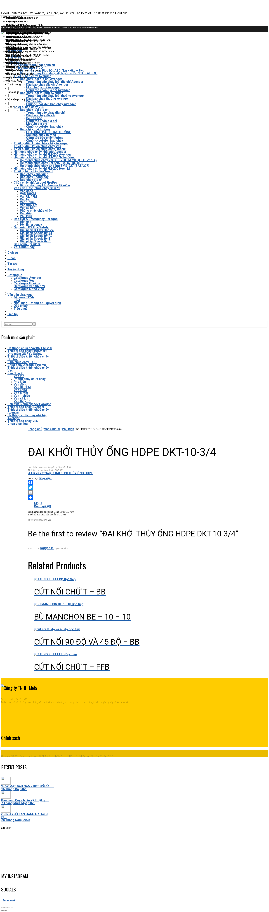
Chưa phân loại (17, 424)
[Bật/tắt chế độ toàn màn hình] (8, 907)
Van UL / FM (22, 387)
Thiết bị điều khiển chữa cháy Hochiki (28, 358)
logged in (47, 548)
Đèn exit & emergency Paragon (29, 404)
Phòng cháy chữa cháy (30, 379)
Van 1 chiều (22, 396)
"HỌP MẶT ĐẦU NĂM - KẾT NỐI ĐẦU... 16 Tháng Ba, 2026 (27, 787)
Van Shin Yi (15, 373)
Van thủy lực (22, 401)
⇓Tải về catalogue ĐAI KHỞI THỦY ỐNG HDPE (60, 473)
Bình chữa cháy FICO (22, 362)
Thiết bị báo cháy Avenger (26, 407)
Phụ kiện (20, 382)
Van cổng (20, 390)
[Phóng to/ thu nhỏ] (12, 907)
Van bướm (21, 393)
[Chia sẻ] (5, 907)
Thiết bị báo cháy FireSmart (27, 351)
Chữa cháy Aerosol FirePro (26, 365)
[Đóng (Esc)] (2, 907)
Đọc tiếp (70, 579)
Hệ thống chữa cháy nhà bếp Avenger (27, 416)
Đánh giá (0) (42, 506)
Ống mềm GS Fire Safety (24, 353)
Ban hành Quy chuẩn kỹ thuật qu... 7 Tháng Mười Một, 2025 (25, 801)
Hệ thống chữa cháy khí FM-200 (29, 348)
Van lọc (19, 376)
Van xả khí (21, 398)
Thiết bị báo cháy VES (22, 421)
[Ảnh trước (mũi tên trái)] (2, 910)
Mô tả (38, 503)
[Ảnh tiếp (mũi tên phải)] (5, 910)
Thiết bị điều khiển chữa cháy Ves (28, 369)
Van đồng (20, 384)
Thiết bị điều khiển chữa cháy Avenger (28, 411)
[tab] (137, 503)
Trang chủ (35, 429)
